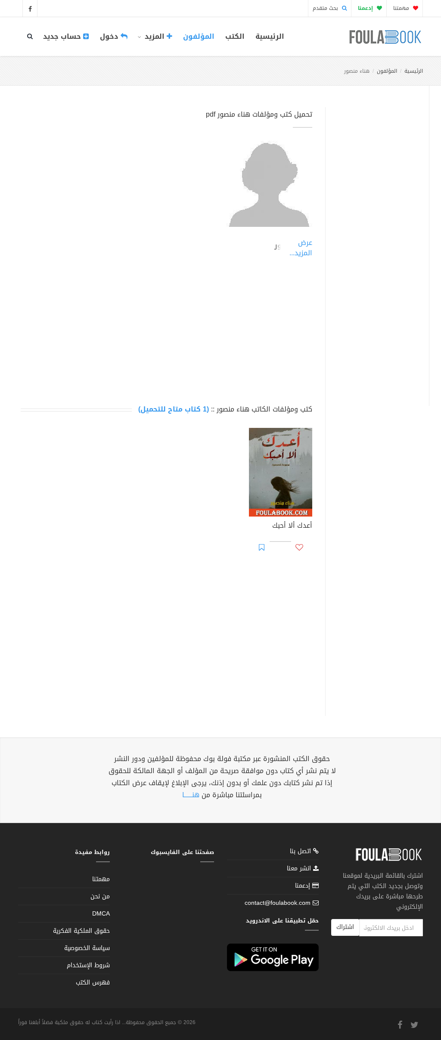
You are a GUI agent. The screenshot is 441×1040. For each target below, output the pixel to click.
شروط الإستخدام (88, 965)
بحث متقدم (326, 8)
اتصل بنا (301, 852)
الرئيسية (269, 36)
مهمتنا (402, 8)
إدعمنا (303, 885)
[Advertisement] (375, 247)
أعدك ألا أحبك (292, 526)
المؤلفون (198, 36)
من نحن (100, 896)
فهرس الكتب (93, 982)
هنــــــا (190, 795)
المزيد (155, 36)
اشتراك (345, 927)
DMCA (101, 913)
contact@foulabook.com (278, 903)
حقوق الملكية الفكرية (81, 931)
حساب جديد (63, 36)
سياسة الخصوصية (87, 948)
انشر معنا (300, 868)
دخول (110, 36)
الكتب (235, 36)
